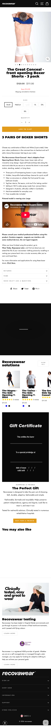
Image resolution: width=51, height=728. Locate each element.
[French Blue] (6, 406)
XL (35, 104)
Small (8, 104)
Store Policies (9, 710)
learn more (9, 633)
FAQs (6, 276)
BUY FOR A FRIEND (24, 521)
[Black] (9, 406)
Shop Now (7, 688)
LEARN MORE (9, 664)
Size (25, 100)
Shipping (18, 92)
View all (43, 363)
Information (8, 695)
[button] (4, 723)
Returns (8, 271)
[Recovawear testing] (25, 599)
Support (6, 703)
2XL (42, 104)
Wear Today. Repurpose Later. (13, 248)
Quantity (25, 118)
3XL (25, 111)
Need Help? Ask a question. (18, 281)
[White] (3, 406)
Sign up (6, 680)
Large (28, 104)
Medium (18, 104)
